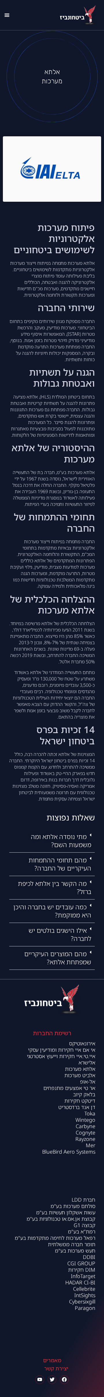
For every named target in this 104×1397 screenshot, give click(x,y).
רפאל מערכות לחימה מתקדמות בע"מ (55, 1237)
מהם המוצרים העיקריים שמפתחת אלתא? (57, 958)
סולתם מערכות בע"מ (73, 1206)
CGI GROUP (81, 1263)
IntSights (84, 1295)
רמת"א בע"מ (81, 1231)
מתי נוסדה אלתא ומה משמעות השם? (61, 840)
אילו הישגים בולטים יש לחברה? (60, 934)
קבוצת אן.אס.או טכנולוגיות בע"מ (61, 1218)
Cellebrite (84, 1288)
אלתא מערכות (80, 1068)
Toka (89, 1113)
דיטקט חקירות (79, 1100)
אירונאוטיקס (82, 1043)
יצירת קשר (56, 1368)
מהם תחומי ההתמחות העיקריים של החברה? (60, 864)
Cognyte (85, 1132)
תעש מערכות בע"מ (75, 1250)
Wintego (85, 1119)
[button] (7, 15)
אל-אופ (87, 1081)
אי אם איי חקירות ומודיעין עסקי (61, 1049)
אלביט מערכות (79, 1075)
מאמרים (52, 1360)
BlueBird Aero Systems (68, 1151)
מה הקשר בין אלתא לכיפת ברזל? (54, 887)
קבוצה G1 (84, 1225)
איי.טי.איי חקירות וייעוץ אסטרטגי (61, 1056)
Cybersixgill (82, 1301)
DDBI (89, 1256)
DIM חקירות (81, 1269)
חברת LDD (83, 1199)
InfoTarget (83, 1276)
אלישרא (87, 1062)
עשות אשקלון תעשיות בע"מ (65, 1212)
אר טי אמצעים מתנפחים (69, 1087)
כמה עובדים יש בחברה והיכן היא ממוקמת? (52, 911)
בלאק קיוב (83, 1094)
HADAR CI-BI (80, 1282)
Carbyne (85, 1126)
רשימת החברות (52, 1033)
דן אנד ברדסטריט (76, 1107)
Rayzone (85, 1138)
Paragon (85, 1307)
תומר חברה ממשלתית (71, 1244)
